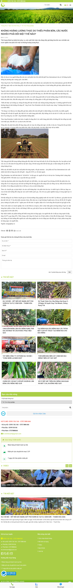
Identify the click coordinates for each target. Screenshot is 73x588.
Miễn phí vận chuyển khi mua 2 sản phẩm (14, 565)
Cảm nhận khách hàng (45, 538)
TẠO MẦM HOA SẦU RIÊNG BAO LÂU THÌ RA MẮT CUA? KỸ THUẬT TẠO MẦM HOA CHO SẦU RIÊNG (53, 331)
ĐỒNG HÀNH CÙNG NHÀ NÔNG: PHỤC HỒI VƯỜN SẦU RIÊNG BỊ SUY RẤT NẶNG (29, 485)
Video (40, 545)
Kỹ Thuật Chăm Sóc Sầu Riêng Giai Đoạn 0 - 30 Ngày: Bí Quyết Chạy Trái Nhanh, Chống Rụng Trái (53, 303)
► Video (5, 466)
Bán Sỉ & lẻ (42, 548)
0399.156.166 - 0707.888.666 (13, 539)
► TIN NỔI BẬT (7, 493)
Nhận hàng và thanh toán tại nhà (11, 562)
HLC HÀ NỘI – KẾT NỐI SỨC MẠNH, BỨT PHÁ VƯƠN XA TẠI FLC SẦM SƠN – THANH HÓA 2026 (18, 303)
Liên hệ (41, 551)
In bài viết (18, 231)
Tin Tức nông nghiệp (28, 25)
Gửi (70, 272)
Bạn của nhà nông (15, 25)
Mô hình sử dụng (43, 541)
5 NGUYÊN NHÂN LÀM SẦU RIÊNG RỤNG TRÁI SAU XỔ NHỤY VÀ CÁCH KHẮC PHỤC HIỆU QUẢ (18, 331)
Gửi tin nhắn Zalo (39, 414)
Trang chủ (4, 25)
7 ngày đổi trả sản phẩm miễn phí (12, 568)
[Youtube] (12, 231)
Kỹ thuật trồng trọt (7, 398)
